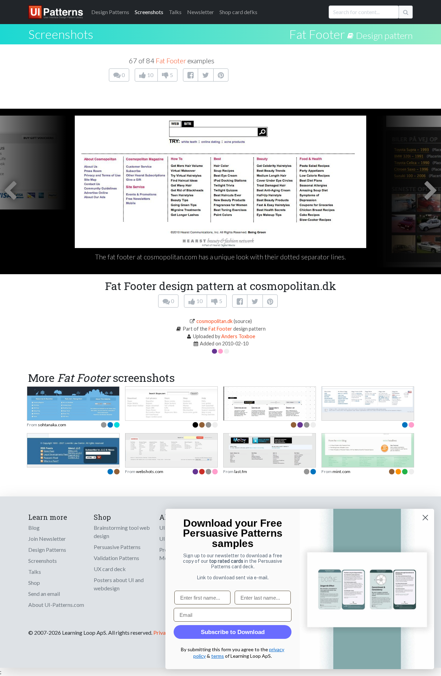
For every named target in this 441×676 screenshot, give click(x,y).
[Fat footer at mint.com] (368, 456)
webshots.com (149, 471)
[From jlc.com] (73, 448)
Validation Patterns (116, 558)
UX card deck (110, 569)
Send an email (44, 593)
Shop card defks (238, 12)
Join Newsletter (47, 538)
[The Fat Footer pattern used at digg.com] (368, 398)
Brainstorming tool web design (122, 531)
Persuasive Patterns (117, 547)
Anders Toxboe (238, 336)
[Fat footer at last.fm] (270, 455)
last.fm (240, 471)
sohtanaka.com (52, 424)
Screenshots (149, 12)
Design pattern (384, 35)
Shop (34, 582)
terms (217, 656)
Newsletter (200, 12)
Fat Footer (317, 34)
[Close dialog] (425, 518)
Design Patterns (47, 549)
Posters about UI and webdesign (119, 584)
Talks (175, 12)
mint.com (341, 471)
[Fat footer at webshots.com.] (171, 446)
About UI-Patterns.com (56, 604)
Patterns (110, 12)
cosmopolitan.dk (214, 321)
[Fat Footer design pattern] (351, 34)
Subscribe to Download (233, 632)
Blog (34, 527)
